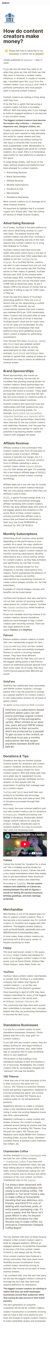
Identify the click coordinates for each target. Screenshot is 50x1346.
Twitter (42, 341)
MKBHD (41, 472)
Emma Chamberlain (32, 1155)
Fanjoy (9, 955)
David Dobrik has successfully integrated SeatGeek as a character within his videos (24, 416)
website (32, 1180)
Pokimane (29, 1001)
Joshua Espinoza (21, 705)
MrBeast (34, 353)
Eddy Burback (26, 84)
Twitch (11, 344)
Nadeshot (15, 1083)
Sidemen (19, 1001)
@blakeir (39, 53)
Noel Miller (22, 646)
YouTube (7, 792)
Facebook (32, 341)
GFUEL (6, 497)
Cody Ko (7, 646)
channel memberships (17, 607)
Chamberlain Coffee (16, 1161)
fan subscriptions (15, 610)
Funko (26, 1014)
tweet (31, 81)
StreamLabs (11, 814)
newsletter (14, 53)
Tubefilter (21, 883)
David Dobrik (19, 353)
